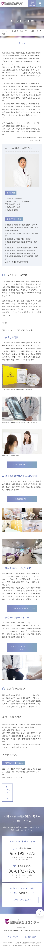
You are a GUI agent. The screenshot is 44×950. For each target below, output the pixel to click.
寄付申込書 (7, 792)
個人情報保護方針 (31, 937)
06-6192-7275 (21, 853)
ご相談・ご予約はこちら (22, 900)
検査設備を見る (21, 499)
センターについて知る (21, 465)
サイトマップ (13, 937)
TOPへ (40, 914)
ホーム (4, 31)
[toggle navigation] (40, 2)
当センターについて (19, 31)
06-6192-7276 (22, 871)
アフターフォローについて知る (21, 647)
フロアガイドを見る (20, 608)
